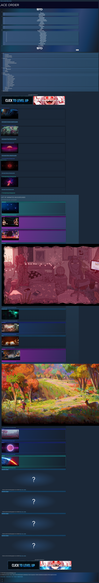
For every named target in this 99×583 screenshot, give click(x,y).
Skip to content (3, 1)
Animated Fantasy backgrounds (10, 121)
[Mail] (3, 581)
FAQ (12, 576)
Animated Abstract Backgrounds (8, 173)
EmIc (22, 489)
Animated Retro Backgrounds (9, 155)
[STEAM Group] (3, 579)
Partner (15, 576)
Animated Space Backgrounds (8, 189)
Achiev (25, 489)
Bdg (20, 489)
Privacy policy (2, 576)
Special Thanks (20, 576)
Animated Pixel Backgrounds (9, 139)
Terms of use (8, 576)
